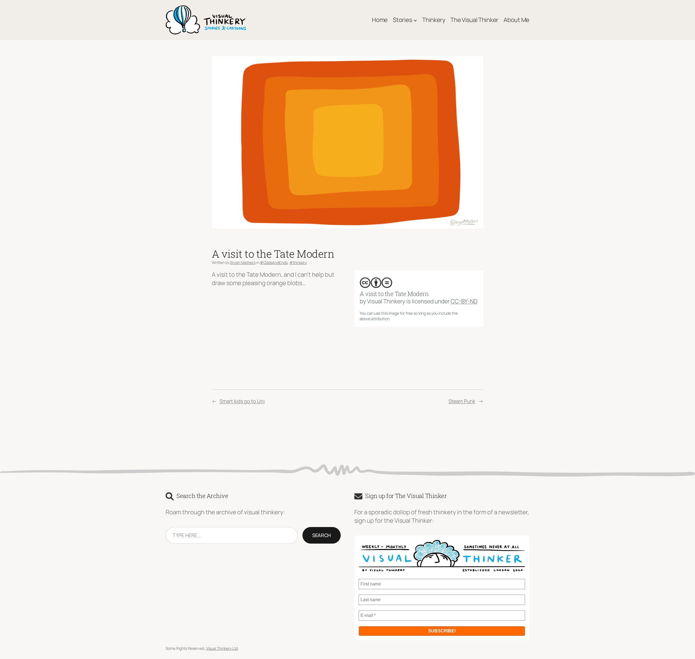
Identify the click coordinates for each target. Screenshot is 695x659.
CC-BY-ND (464, 301)
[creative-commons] (365, 282)
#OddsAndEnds (274, 262)
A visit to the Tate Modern (394, 293)
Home (380, 20)
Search (321, 535)
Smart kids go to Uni (242, 401)
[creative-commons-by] (376, 282)
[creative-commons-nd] (386, 282)
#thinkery (298, 262)
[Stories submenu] (415, 20)
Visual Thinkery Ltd (222, 648)
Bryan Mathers (242, 262)
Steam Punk (461, 401)
